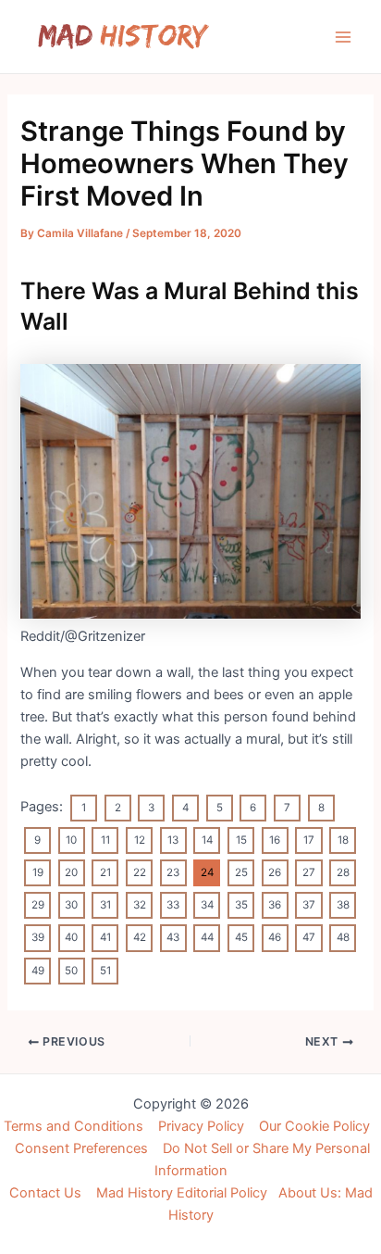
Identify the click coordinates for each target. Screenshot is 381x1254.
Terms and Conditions (73, 1126)
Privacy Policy (201, 1126)
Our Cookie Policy (314, 1126)
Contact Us (45, 1193)
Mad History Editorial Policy (181, 1193)
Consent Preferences (81, 1148)
